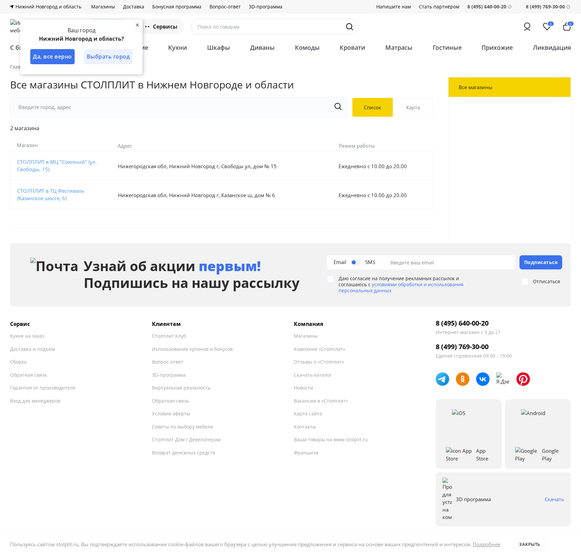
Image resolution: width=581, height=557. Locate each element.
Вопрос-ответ (225, 6)
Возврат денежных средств (183, 452)
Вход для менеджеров (35, 401)
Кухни (177, 47)
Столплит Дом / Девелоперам (186, 439)
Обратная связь (28, 375)
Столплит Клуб (169, 336)
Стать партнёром (439, 6)
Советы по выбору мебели (182, 426)
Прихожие (497, 47)
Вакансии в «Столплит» (321, 401)
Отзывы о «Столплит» (319, 362)
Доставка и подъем (32, 349)
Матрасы (399, 47)
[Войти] (527, 27)
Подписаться (541, 262)
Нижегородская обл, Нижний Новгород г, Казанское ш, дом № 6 (196, 195)
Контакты (305, 426)
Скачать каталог (313, 375)
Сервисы (165, 26)
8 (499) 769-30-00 (545, 6)
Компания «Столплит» (319, 349)
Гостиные (447, 47)
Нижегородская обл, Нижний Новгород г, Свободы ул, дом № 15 (197, 166)
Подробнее (486, 544)
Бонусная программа (176, 6)
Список (372, 107)
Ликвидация (552, 47)
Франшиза (306, 452)
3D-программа (265, 6)
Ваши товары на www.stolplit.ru (331, 439)
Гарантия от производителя (42, 387)
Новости (303, 387)
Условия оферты (171, 413)
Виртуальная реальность (181, 387)
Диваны (262, 47)
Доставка (133, 6)
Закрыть (529, 544)
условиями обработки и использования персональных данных (401, 287)
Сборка (18, 362)
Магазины (103, 6)
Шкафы (218, 47)
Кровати (352, 47)
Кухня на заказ (27, 336)
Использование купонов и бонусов (192, 349)
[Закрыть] (137, 25)
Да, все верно (52, 56)
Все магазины (476, 87)
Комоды (307, 47)
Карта (413, 107)
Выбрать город (108, 56)
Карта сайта (308, 413)
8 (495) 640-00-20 (462, 323)
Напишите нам (393, 6)
